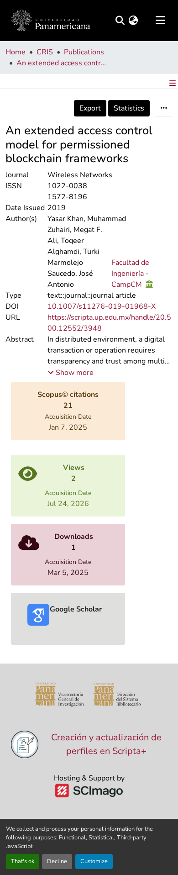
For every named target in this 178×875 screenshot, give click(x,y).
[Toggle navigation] (160, 20)
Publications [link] (84, 52)
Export (90, 108)
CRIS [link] (45, 52)
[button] (50, 21)
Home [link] (15, 52)
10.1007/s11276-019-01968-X (101, 306)
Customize (94, 861)
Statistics (129, 108)
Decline (57, 861)
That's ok (22, 861)
